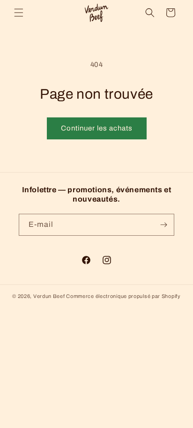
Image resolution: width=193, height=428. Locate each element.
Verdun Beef (49, 296)
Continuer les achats (97, 128)
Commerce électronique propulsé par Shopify (123, 296)
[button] (18, 12)
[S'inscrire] (163, 225)
